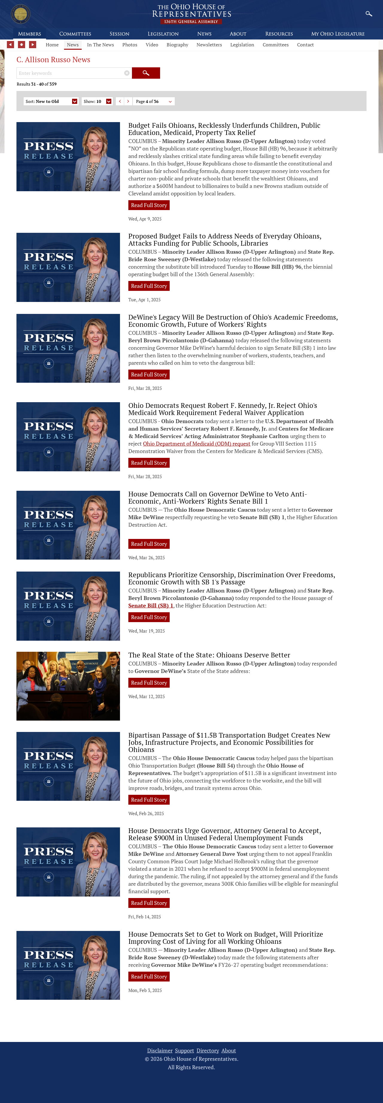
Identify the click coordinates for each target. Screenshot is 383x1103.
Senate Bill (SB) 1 (150, 605)
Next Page (128, 101)
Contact (305, 44)
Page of (147, 101)
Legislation (242, 44)
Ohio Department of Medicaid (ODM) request (196, 443)
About (228, 1050)
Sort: (42, 101)
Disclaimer (160, 1050)
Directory (208, 1050)
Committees (276, 44)
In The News (100, 44)
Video (152, 44)
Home (52, 44)
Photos (129, 44)
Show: (92, 101)
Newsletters (209, 44)
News (73, 44)
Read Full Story (149, 205)
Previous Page (120, 101)
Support (184, 1050)
